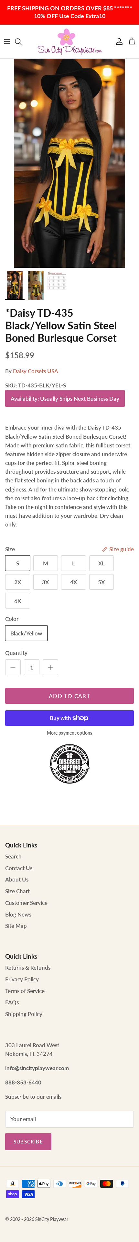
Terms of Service (25, 991)
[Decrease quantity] (13, 667)
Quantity (16, 652)
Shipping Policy (23, 1014)
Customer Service (26, 902)
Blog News (18, 914)
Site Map (16, 925)
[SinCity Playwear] (69, 41)
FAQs (12, 1002)
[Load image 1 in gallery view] (69, 163)
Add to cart (69, 695)
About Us (16, 879)
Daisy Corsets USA (35, 371)
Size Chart (17, 891)
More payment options (69, 733)
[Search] (21, 41)
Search (13, 856)
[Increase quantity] (50, 667)
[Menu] (7, 41)
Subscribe (28, 1141)
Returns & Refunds (27, 967)
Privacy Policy (22, 979)
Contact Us (18, 868)
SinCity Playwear (51, 1219)
